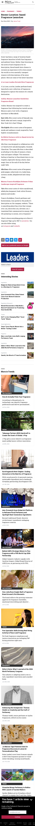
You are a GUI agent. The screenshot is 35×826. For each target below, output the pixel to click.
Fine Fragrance (7, 393)
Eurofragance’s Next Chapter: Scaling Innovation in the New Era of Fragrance (16, 473)
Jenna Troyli (16, 21)
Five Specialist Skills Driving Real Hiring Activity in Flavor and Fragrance (17, 632)
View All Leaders (17, 269)
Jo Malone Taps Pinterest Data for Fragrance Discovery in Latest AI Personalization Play (15, 749)
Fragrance (10, 11)
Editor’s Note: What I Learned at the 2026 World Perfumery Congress (13, 347)
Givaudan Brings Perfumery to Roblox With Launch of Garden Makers (16, 789)
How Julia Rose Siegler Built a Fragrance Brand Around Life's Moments (17, 593)
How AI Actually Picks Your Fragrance (16, 397)
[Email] (3, 240)
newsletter (25, 221)
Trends (18, 11)
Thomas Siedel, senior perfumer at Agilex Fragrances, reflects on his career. (17, 717)
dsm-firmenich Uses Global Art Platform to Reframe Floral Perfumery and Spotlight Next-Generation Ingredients (17, 512)
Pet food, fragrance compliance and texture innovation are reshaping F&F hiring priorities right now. (16, 638)
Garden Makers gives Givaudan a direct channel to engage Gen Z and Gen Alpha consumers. (16, 795)
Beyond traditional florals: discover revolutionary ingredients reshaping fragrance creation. (15, 520)
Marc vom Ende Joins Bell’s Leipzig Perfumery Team (13, 337)
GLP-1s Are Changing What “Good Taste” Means (12, 318)
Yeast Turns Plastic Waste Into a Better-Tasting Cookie (12, 327)
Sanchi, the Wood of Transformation (13, 355)
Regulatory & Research (6, 303)
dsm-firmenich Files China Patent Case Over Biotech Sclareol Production (12, 296)
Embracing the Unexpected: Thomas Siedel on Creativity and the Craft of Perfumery (15, 710)
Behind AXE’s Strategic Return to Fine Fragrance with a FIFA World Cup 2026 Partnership (16, 553)
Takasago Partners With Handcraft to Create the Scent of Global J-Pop (16, 434)
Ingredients (4, 282)
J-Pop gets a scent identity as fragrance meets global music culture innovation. (16, 440)
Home (3, 11)
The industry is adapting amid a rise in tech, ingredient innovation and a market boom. (17, 677)
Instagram (6, 226)
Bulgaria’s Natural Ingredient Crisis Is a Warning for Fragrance (13, 286)
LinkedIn (17, 226)
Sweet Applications (5, 324)
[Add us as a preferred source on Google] (20, 240)
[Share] (7, 240)
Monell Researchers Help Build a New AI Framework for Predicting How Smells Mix (12, 308)
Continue (17, 817)
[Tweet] (16, 240)
